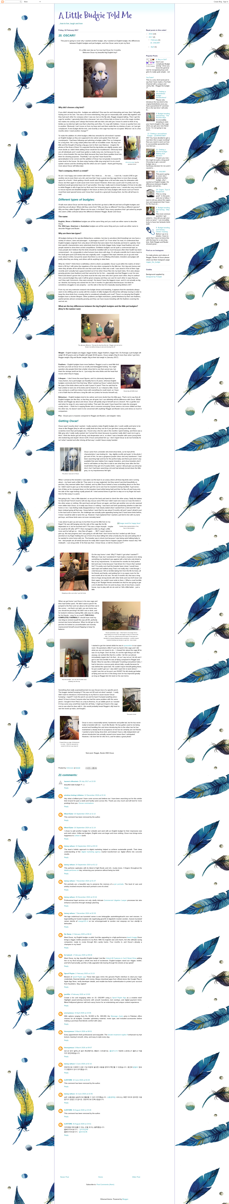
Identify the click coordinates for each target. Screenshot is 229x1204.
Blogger (125, 1199)
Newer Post (64, 1177)
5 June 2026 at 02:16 (84, 1064)
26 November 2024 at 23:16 (86, 897)
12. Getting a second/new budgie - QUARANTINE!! (157, 135)
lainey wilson (69, 846)
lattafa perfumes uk (71, 870)
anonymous (69, 1013)
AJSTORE (68, 1080)
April (153, 47)
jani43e (67, 994)
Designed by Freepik (154, 277)
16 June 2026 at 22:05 (84, 1094)
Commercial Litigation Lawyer (115, 900)
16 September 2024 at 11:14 (85, 828)
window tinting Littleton (74, 795)
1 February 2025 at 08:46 (82, 955)
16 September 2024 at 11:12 (85, 814)
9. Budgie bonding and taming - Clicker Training (163, 230)
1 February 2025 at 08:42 (81, 934)
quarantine (128, 645)
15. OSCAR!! (155, 43)
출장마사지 (113, 1051)
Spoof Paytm (69, 973)
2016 (151, 34)
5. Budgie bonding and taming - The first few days (163, 116)
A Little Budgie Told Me (95, 15)
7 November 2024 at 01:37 (86, 881)
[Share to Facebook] (93, 768)
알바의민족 (83, 1132)
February (154, 40)
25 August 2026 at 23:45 (82, 1110)
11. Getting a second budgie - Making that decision (162, 152)
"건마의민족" (83, 1129)
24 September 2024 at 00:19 (86, 846)
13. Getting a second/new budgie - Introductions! (161, 94)
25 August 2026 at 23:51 (82, 1124)
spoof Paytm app (79, 977)
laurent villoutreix (71, 781)
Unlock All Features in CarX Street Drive (121, 958)
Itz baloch (68, 955)
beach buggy (132, 937)
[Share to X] (91, 768)
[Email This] (87, 768)
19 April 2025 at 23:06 (83, 1013)
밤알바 (135, 1067)
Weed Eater (68, 814)
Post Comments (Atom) (105, 1184)
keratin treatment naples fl (118, 1035)
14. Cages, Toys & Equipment (163, 191)
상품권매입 (111, 1097)
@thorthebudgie (129, 162)
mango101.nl (83, 921)
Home (100, 1177)
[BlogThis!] (89, 768)
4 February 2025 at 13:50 (80, 994)
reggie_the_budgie (153, 262)
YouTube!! (150, 77)
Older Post (136, 1177)
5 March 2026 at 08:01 (83, 1031)
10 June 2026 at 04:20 (81, 1080)
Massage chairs (117, 1016)
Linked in (77, 836)
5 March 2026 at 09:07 (83, 1047)
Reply (66, 788)
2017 (151, 37)
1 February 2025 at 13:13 (85, 973)
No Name (67, 934)
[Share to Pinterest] (96, 768)
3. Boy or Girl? (161, 59)
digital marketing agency (91, 852)
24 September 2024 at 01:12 (86, 865)
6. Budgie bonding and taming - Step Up (163, 210)
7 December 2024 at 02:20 (86, 913)
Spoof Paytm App (119, 998)
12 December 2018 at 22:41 (95, 795)
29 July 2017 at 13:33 (87, 781)
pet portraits (119, 884)
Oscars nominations (86, 803)
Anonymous (69, 1031)
